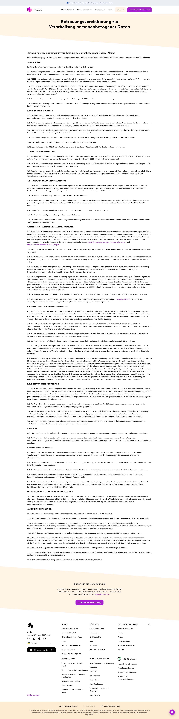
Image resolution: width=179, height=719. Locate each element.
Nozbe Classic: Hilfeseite (127, 672)
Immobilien (94, 633)
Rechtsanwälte (95, 637)
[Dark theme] (149, 625)
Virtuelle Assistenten (97, 649)
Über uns (121, 633)
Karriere (121, 649)
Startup (92, 641)
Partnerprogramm (68, 649)
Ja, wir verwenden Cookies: (68, 706)
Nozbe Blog (94, 680)
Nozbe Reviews (33, 695)
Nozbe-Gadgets (124, 641)
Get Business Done (97, 629)
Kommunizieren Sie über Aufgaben (75, 670)
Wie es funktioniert (84, 10)
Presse (120, 637)
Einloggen (120, 10)
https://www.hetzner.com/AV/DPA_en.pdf (43, 245)
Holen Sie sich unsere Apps (72, 637)
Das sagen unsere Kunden (71, 645)
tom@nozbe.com (123, 299)
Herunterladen (99, 10)
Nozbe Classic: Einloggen (127, 664)
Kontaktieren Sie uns (126, 629)
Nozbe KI (93, 671)
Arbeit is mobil (67, 685)
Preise (110, 10)
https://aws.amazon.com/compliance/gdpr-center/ (107, 242)
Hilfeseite (93, 667)
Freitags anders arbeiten (71, 681)
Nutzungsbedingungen (126, 645)
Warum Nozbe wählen (70, 629)
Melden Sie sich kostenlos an (139, 10)
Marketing (93, 645)
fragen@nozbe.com (102, 594)
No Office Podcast (96, 684)
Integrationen (95, 676)
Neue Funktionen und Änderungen (103, 663)
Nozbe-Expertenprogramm (72, 654)
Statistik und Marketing (112, 706)
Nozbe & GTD (95, 695)
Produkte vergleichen (126, 668)
